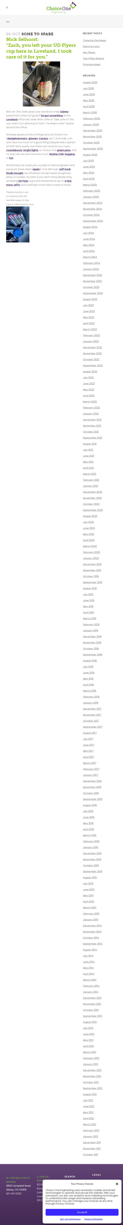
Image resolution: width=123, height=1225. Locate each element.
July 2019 (88, 594)
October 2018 (91, 648)
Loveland (11, 119)
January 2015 (90, 919)
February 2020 (91, 552)
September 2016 (92, 799)
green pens (64, 150)
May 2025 (88, 173)
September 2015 (92, 871)
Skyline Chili (56, 154)
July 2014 (88, 956)
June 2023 (89, 311)
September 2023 (93, 293)
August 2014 (90, 950)
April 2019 (88, 612)
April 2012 (88, 1118)
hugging (70, 154)
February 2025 (91, 191)
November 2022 (92, 353)
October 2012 (91, 1082)
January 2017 (90, 775)
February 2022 (91, 407)
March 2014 (89, 980)
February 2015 (91, 913)
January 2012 (90, 1136)
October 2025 (91, 142)
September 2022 (93, 365)
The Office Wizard (93, 58)
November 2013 (92, 1004)
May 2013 (88, 1040)
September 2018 (92, 654)
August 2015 (90, 877)
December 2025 (92, 130)
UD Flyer (23, 181)
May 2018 (88, 678)
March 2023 (90, 329)
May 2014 (88, 968)
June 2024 (89, 239)
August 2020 (90, 516)
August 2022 (90, 371)
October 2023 (91, 287)
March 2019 (89, 618)
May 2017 (88, 751)
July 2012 (88, 1100)
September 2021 (92, 438)
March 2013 (89, 1052)
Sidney (64, 111)
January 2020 (91, 558)
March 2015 (89, 907)
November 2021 (92, 426)
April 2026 (89, 106)
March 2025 (90, 185)
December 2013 (92, 998)
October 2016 (91, 793)
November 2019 (92, 570)
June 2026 (89, 94)
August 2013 (90, 1022)
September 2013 (92, 1016)
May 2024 (88, 245)
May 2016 (88, 823)
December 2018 (92, 636)
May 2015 (88, 895)
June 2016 (88, 817)
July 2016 (88, 811)
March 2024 (90, 257)
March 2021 (89, 474)
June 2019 (88, 600)
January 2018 (90, 703)
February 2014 (91, 986)
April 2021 (88, 468)
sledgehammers (17, 138)
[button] (117, 1183)
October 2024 (91, 215)
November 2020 (92, 498)
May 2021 (88, 462)
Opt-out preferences (70, 1219)
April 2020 (89, 540)
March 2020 (90, 546)
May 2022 (88, 389)
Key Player (89, 52)
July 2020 (88, 522)
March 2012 (89, 1124)
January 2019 (90, 630)
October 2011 (90, 1154)
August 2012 (90, 1094)
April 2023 (88, 323)
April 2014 (88, 974)
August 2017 (90, 733)
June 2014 (88, 962)
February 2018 (91, 697)
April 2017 (88, 757)
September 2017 (92, 727)
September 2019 (92, 582)
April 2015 (88, 901)
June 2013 (88, 1034)
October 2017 (91, 721)
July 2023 (88, 305)
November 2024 (92, 209)
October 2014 (91, 937)
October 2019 (91, 576)
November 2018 (92, 642)
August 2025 (90, 154)
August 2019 (90, 588)
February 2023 (91, 335)
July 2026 (88, 88)
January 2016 (90, 847)
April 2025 (89, 179)
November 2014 (92, 931)
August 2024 (90, 227)
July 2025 (88, 160)
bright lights (30, 150)
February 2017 (91, 769)
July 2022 (88, 377)
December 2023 (92, 275)
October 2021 (91, 432)
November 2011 (91, 1148)
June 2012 (88, 1106)
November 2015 (92, 859)
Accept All (82, 1212)
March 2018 (89, 691)
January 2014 (90, 992)
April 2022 (88, 395)
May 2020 (88, 534)
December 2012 (92, 1070)
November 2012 (92, 1076)
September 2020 (93, 510)
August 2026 (90, 82)
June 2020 (89, 528)
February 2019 (91, 624)
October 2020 (91, 504)
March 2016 (89, 835)
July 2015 (88, 883)
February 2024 (91, 263)
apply (36, 169)
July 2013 (88, 1028)
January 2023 (91, 341)
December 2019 (92, 564)
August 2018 (90, 660)
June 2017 (88, 745)
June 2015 (88, 889)
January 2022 (91, 413)
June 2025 (89, 167)
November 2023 (92, 281)
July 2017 (88, 739)
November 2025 (92, 136)
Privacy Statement (93, 1219)
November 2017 (92, 715)
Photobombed (91, 64)
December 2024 (92, 203)
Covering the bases (94, 40)
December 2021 (92, 419)
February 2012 (91, 1130)
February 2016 (91, 841)
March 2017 (89, 763)
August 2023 (90, 299)
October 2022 (91, 359)
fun (11, 158)
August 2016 (90, 805)
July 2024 (88, 233)
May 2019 (88, 606)
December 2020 (92, 492)
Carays (43, 138)
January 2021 (90, 486)
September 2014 (92, 944)
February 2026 (91, 118)
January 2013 (90, 1064)
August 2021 (90, 444)
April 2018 (88, 685)
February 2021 (91, 480)
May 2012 (88, 1112)
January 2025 (91, 197)
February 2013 (91, 1058)
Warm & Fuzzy (91, 46)
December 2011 (92, 1142)
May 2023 (88, 317)
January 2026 (91, 124)
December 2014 (92, 925)
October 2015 (91, 865)
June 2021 (88, 456)
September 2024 (93, 221)
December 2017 (92, 709)
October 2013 (91, 1010)
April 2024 (89, 251)
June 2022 (89, 383)
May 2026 (88, 100)
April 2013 (88, 1046)
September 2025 (93, 148)
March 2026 (90, 112)
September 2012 (92, 1088)
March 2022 (90, 401)
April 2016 (88, 829)
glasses (33, 138)
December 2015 (92, 853)
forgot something (52, 115)
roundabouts (14, 150)
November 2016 (92, 787)
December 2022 (92, 347)
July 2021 (88, 450)
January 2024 (91, 269)
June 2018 (88, 672)
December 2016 (92, 781)
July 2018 (88, 666)
